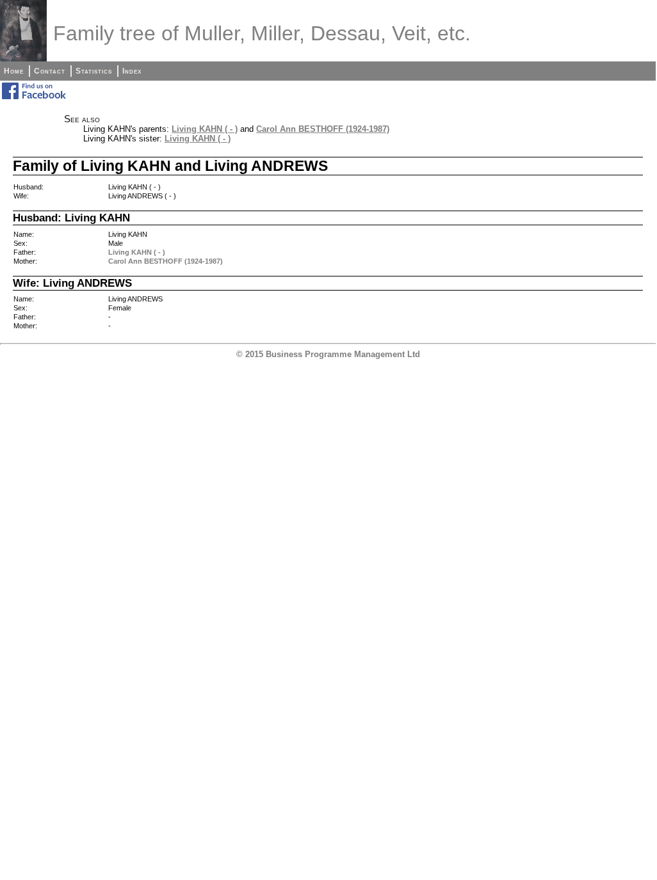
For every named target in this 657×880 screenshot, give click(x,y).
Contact (49, 71)
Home (14, 71)
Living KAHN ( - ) (205, 129)
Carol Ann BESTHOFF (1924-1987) (322, 129)
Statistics (94, 71)
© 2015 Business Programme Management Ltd (328, 354)
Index (132, 71)
